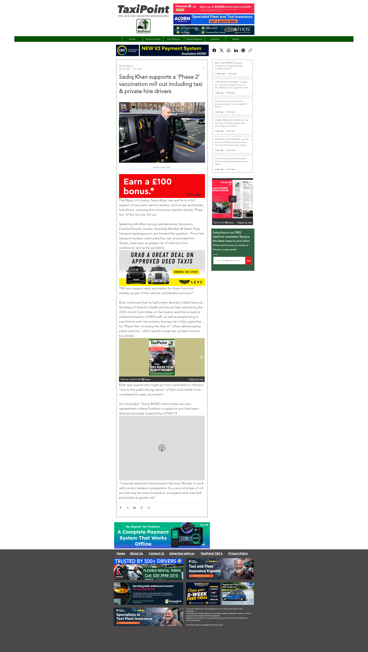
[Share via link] (141, 507)
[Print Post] (148, 507)
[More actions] (203, 67)
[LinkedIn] (236, 50)
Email (215, 254)
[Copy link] (250, 50)
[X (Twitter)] (222, 50)
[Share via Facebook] (120, 507)
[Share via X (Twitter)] (127, 507)
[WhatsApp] (229, 50)
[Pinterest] (243, 50)
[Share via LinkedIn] (134, 507)
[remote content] (162, 360)
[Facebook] (214, 50)
